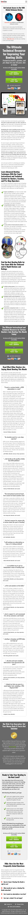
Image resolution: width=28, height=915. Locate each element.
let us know (12, 747)
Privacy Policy (20, 904)
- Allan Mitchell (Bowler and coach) (11, 560)
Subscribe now (8, 22)
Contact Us (9, 904)
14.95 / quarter (14, 73)
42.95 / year (14, 80)
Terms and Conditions (14, 906)
